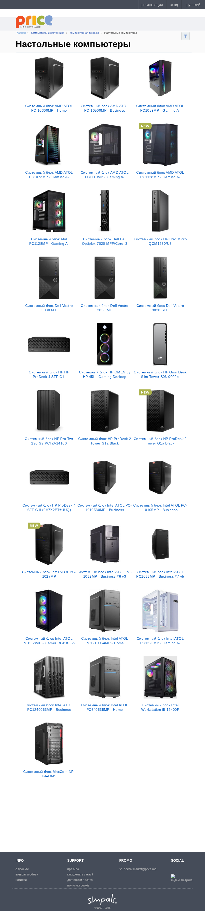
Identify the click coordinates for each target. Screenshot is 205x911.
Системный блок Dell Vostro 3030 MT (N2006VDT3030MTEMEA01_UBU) (104, 308)
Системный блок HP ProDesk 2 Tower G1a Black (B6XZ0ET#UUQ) (104, 441)
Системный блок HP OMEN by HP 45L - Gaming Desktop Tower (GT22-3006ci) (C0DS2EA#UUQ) (104, 374)
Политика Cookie (78, 885)
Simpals (102, 899)
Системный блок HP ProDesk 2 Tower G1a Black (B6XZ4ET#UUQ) (160, 441)
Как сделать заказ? (80, 874)
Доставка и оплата (80, 880)
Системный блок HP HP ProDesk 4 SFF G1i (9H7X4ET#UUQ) (49, 374)
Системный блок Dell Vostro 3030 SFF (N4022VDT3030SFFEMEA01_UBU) (160, 308)
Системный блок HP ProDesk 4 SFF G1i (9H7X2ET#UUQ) (49, 507)
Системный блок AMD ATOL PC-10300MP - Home (49, 108)
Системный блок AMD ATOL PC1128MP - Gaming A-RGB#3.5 (160, 174)
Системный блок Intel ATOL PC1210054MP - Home (104, 640)
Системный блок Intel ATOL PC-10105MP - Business (160, 507)
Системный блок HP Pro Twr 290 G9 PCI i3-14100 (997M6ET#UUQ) (49, 441)
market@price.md (144, 869)
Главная (21, 32)
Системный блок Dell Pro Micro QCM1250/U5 (160, 241)
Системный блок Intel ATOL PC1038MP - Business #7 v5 (160, 574)
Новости (21, 880)
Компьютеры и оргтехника (47, 32)
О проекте (22, 869)
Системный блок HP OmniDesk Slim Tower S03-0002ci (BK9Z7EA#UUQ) (160, 374)
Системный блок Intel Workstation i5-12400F (160, 707)
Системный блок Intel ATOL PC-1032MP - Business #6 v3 (105, 574)
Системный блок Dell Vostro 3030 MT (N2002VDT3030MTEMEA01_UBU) (49, 308)
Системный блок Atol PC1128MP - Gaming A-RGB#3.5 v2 (49, 241)
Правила (73, 869)
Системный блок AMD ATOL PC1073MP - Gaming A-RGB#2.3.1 (49, 174)
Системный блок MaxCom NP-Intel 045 (49, 774)
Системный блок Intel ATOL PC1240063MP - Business (49, 707)
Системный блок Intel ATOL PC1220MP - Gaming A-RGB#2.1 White (160, 640)
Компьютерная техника (84, 32)
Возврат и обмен (27, 874)
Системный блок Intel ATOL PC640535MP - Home (104, 707)
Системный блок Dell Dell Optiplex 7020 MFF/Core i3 (105, 241)
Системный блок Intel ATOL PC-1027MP (49, 574)
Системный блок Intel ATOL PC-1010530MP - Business (105, 507)
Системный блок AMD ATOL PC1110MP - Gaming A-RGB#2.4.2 (104, 174)
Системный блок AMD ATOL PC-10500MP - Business (104, 108)
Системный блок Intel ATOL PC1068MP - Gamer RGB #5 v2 (49, 640)
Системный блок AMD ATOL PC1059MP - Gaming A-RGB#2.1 (160, 108)
